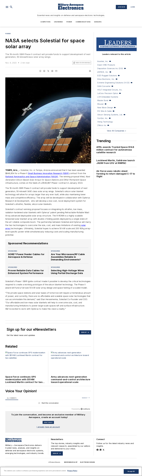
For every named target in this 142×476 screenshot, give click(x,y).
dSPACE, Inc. (102, 72)
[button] (7, 7)
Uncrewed (58, 22)
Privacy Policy (72, 471)
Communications (83, 22)
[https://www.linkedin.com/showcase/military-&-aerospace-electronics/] (100, 450)
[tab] (11, 398)
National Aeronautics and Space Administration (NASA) (31, 176)
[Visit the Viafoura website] (85, 409)
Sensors (97, 22)
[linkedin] (44, 71)
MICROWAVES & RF (70, 462)
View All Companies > (116, 131)
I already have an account (48, 427)
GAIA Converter (103, 86)
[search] (11, 7)
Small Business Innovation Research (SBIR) (48, 173)
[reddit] (52, 71)
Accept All (131, 471)
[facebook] (40, 71)
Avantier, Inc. (102, 61)
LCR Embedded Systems (107, 97)
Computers (45, 22)
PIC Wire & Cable (104, 111)
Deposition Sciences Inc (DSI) (110, 68)
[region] (48, 403)
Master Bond (102, 100)
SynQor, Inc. (102, 118)
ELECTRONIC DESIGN (87, 462)
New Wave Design (105, 107)
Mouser (100, 104)
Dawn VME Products (106, 65)
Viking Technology (105, 122)
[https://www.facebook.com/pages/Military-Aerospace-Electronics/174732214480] (97, 450)
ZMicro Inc (101, 125)
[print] (90, 71)
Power (69, 22)
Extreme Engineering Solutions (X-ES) (113, 83)
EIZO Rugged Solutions (107, 75)
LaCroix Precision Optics (107, 93)
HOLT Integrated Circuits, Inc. (109, 90)
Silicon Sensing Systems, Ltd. (110, 115)
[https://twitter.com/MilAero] (103, 450)
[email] (56, 71)
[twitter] (48, 71)
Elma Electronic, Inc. (106, 79)
